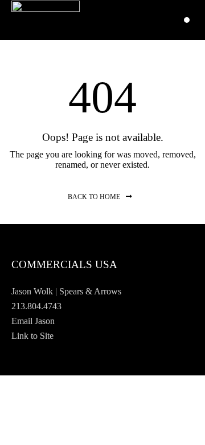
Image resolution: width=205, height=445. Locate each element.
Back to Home (94, 197)
